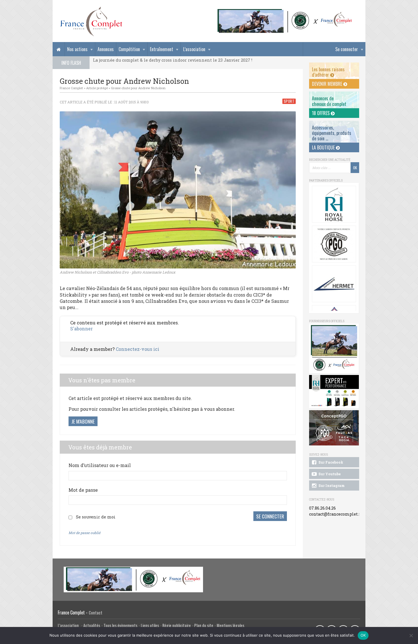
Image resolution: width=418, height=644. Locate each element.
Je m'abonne (83, 421)
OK (363, 635)
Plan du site (203, 625)
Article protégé (97, 88)
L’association (194, 49)
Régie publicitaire (176, 625)
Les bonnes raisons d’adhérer (328, 72)
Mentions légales (230, 625)
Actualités (91, 625)
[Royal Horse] (334, 204)
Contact (95, 613)
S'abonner (81, 329)
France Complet (71, 88)
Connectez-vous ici (137, 349)
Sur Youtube (329, 474)
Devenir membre (327, 83)
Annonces (106, 49)
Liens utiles (150, 625)
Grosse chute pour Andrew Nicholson (138, 88)
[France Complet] (91, 21)
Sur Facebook (330, 462)
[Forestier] (285, 11)
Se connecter (346, 49)
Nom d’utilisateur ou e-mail (100, 465)
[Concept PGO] (334, 244)
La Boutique (324, 147)
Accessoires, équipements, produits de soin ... (331, 133)
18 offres (321, 113)
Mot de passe (83, 490)
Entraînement (161, 49)
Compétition (129, 49)
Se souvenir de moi (95, 517)
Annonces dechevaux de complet (329, 101)
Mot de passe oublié (84, 532)
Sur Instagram (331, 485)
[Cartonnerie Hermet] (334, 283)
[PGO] (334, 428)
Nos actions (77, 49)
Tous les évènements (120, 625)
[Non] (411, 635)
